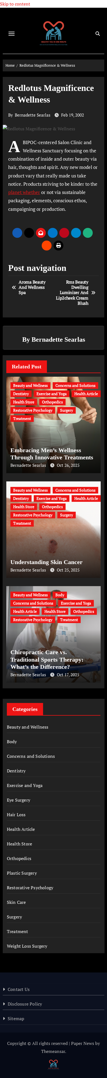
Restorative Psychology (32, 410)
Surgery (66, 410)
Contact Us (19, 989)
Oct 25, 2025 (68, 570)
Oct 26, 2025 (68, 465)
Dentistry (21, 393)
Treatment (22, 418)
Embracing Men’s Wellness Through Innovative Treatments (51, 454)
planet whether (24, 192)
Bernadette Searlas (32, 115)
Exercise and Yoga (51, 393)
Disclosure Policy (25, 1004)
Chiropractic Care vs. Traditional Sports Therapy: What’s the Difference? (46, 659)
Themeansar (53, 1051)
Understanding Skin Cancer (46, 562)
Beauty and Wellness (30, 385)
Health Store (23, 402)
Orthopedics (52, 402)
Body (59, 594)
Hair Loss (16, 815)
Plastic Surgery (22, 873)
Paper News (82, 1043)
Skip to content (15, 4)
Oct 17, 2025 (68, 674)
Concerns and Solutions (75, 385)
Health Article (86, 393)
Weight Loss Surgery (27, 946)
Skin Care (16, 902)
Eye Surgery (18, 800)
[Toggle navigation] (11, 33)
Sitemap (16, 1018)
